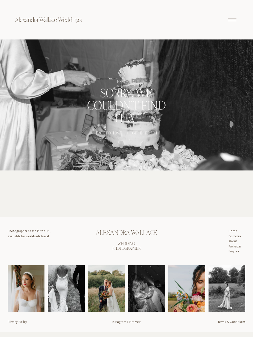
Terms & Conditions (231, 322)
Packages (235, 246)
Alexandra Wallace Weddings (48, 19)
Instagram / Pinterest (126, 322)
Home (233, 231)
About (233, 241)
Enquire (234, 251)
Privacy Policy (17, 322)
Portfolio (235, 236)
